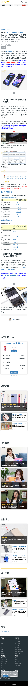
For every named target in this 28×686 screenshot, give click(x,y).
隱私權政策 (17, 661)
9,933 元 (15, 231)
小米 (2, 647)
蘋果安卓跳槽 (3, 665)
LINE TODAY (14, 276)
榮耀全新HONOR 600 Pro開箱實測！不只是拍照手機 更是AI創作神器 (13, 485)
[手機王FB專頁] (1, 679)
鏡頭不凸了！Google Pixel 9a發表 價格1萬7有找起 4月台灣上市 (19, 425)
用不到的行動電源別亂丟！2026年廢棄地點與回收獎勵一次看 (14, 540)
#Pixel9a (10, 404)
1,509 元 (18, 216)
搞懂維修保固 (3, 657)
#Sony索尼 (15, 546)
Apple (2, 641)
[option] (14, 358)
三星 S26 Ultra (18, 643)
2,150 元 (18, 205)
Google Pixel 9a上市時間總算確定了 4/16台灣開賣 (13, 406)
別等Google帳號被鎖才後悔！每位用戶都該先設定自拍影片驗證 (13, 593)
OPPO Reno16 (18, 649)
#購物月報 (14, 32)
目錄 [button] (3, 47)
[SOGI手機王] (5, 2)
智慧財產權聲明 (18, 663)
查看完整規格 (14, 372)
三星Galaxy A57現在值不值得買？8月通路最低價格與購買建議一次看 (19, 612)
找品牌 (3, 5)
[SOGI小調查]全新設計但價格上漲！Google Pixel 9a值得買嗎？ (19, 416)
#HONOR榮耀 (5, 483)
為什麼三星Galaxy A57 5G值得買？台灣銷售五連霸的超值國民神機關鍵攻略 (13, 507)
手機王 (3, 29)
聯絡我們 (16, 659)
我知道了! (6, 676)
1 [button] (11, 375)
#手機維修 (20, 32)
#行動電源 (4, 537)
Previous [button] (0, 358)
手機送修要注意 (4, 659)
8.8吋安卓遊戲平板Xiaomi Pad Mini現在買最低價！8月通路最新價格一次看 (19, 558)
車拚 (16, 5)
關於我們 (16, 657)
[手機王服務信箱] (9, 679)
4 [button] (16, 375)
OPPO (2, 643)
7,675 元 (15, 240)
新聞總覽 (8, 29)
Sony (2, 651)
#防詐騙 (14, 600)
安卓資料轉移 (3, 667)
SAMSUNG (3, 639)
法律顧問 (16, 671)
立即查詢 (14, 351)
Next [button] (27, 358)
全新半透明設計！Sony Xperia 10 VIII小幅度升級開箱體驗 (19, 549)
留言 (9, 44)
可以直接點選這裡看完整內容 (9, 197)
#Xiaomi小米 (22, 556)
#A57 (12, 504)
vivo (2, 645)
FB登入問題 (17, 665)
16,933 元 (15, 236)
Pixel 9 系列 (9, 51)
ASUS (2, 649)
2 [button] (13, 375)
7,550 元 (15, 242)
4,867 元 (15, 247)
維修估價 (24, 5)
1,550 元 (18, 207)
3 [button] (14, 375)
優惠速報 (3, 32)
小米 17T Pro (17, 653)
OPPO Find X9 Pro (19, 651)
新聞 (10, 5)
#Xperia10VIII (22, 546)
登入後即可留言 (5, 632)
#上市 (14, 404)
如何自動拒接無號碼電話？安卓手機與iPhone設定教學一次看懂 (19, 602)
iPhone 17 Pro (18, 641)
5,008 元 (15, 249)
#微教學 (9, 591)
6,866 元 (15, 244)
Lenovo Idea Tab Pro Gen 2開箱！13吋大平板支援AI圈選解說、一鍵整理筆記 (13, 464)
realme (2, 653)
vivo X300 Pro (18, 647)
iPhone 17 (17, 639)
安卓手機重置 (3, 663)
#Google (9, 32)
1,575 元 (18, 202)
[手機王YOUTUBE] (4, 679)
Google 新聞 (5, 276)
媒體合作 (16, 673)
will (9, 41)
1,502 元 (18, 214)
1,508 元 (18, 212)
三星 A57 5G (17, 645)
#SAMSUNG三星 (6, 504)
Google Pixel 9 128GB (14, 343)
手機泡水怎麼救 (4, 661)
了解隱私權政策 (13, 676)
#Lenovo (4, 462)
